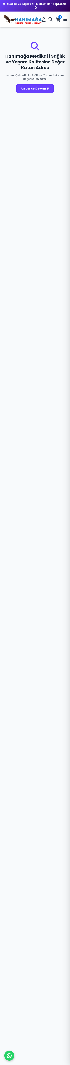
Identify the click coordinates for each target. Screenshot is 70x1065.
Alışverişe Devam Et (35, 88)
